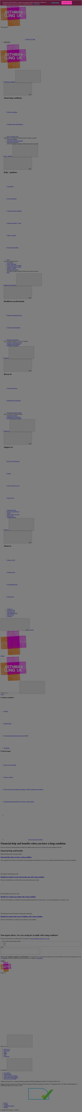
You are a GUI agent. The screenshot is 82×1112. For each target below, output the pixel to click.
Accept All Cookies (66, 2)
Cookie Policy (36, 4)
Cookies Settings (55, 2)
